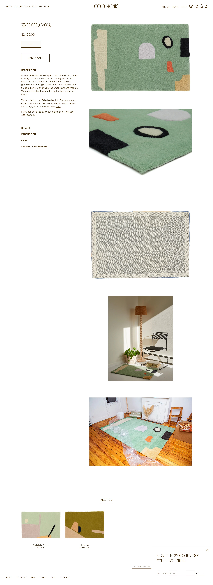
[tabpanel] (106, 531)
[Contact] (191, 6)
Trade (43, 577)
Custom (37, 6)
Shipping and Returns (34, 146)
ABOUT (165, 6)
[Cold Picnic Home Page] (106, 6)
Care (24, 140)
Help (53, 577)
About (8, 577)
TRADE (175, 6)
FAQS (33, 577)
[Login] (202, 6)
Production (28, 134)
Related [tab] (106, 499)
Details (25, 127)
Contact (65, 577)
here (58, 106)
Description (28, 70)
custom (31, 114)
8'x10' (31, 44)
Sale (46, 6)
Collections (22, 6)
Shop (9, 6)
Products (21, 577)
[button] (197, 6)
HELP (184, 6)
